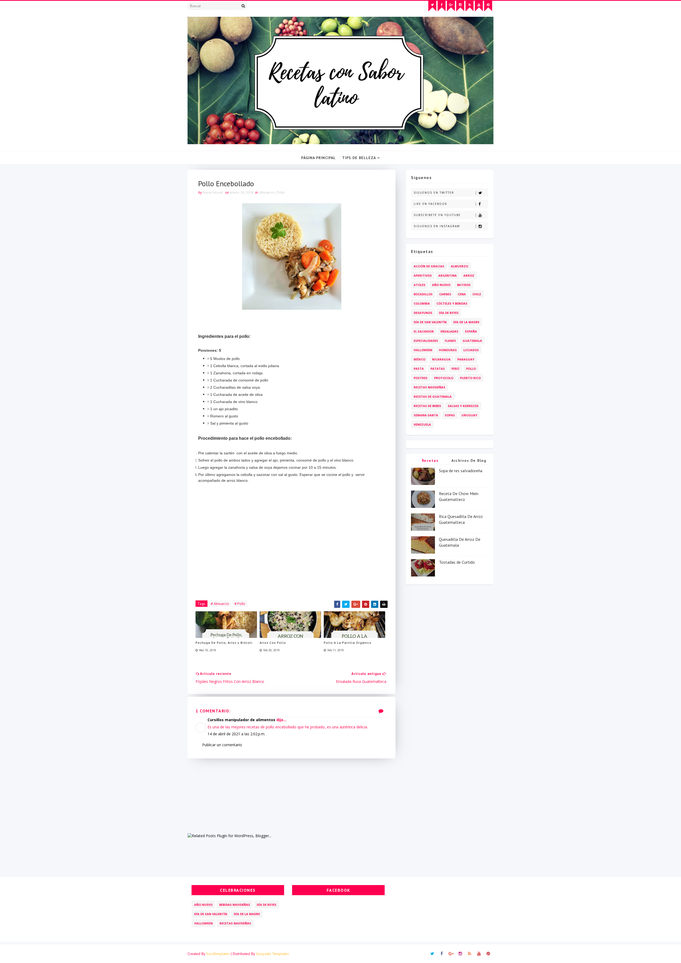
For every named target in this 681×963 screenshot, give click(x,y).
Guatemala (472, 341)
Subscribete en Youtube (437, 215)
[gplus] (451, 6)
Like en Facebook (430, 204)
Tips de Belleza (359, 157)
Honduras (448, 350)
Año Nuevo (441, 285)
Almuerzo (267, 192)
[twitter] (432, 6)
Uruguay (469, 415)
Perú (455, 369)
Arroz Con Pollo (273, 643)
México (419, 359)
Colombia (422, 303)
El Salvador (424, 331)
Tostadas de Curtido (457, 562)
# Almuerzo (220, 603)
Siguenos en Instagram (437, 226)
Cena (462, 294)
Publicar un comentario (222, 744)
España (471, 331)
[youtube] (479, 6)
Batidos (464, 285)
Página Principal (318, 157)
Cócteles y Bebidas (452, 303)
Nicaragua (441, 359)
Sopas (450, 415)
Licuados (471, 350)
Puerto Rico (470, 378)
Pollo (281, 192)
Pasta (419, 369)
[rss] (470, 6)
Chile (476, 294)
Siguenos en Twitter (434, 192)
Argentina (447, 275)
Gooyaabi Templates (272, 953)
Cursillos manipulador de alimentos (241, 719)
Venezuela (422, 424)
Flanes (450, 341)
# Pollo (239, 603)
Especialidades (426, 341)
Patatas (437, 369)
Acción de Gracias (429, 266)
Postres (420, 378)
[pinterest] (488, 6)
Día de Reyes (449, 313)
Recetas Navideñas (429, 387)
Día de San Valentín (430, 322)
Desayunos (423, 313)
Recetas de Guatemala (433, 397)
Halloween (423, 350)
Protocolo (443, 378)
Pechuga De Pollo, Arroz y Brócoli (224, 643)
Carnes (445, 294)
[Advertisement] (292, 795)
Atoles (419, 285)
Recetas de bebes (427, 406)
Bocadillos (423, 294)
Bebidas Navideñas (234, 905)
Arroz (468, 275)
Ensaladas (449, 331)
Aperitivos (423, 275)
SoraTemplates (218, 953)
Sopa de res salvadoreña (460, 470)
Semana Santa (426, 415)
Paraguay (465, 359)
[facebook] (442, 6)
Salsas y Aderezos (463, 406)
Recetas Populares (430, 461)
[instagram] (460, 6)
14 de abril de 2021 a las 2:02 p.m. (236, 733)
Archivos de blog (468, 460)
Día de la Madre (466, 322)
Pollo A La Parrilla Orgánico (347, 643)
